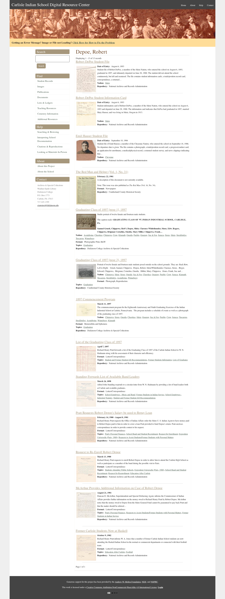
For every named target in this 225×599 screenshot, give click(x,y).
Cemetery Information (47, 113)
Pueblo (136, 235)
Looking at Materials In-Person (52, 151)
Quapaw (143, 235)
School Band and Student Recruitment (142, 434)
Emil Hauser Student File (92, 136)
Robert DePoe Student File (93, 61)
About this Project (46, 166)
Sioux (167, 235)
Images (40, 86)
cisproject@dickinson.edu (48, 205)
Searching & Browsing (48, 131)
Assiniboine (88, 235)
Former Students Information (160, 359)
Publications (43, 91)
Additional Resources (47, 119)
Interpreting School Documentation (46, 139)
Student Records (45, 80)
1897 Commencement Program (95, 299)
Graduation (88, 245)
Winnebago (89, 238)
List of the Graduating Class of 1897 (99, 342)
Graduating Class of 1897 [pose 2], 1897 (101, 260)
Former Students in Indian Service (150, 394)
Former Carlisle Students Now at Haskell (101, 531)
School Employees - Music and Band (120, 394)
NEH (144, 581)
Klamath (122, 235)
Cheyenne (109, 157)
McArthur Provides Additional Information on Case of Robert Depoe (119, 488)
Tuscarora (80, 238)
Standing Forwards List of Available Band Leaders (107, 376)
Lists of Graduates (180, 359)
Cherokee (98, 235)
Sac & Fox (152, 235)
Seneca (161, 235)
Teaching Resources (46, 108)
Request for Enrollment (168, 434)
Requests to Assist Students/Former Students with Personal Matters (146, 437)
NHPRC (154, 581)
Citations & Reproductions (50, 146)
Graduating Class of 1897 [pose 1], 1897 (101, 209)
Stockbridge (181, 235)
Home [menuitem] (183, 5)
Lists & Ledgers (45, 102)
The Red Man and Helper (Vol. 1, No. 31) (102, 172)
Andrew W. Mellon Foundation (128, 581)
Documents (42, 97)
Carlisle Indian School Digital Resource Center (51, 4)
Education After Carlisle (140, 473)
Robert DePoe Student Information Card (101, 97)
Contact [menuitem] (210, 5)
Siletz (107, 83)
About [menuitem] (192, 5)
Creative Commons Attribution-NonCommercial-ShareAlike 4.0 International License (121, 587)
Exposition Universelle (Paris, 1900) (149, 469)
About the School (45, 171)
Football (129, 552)
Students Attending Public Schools (119, 469)
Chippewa (108, 235)
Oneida (130, 235)
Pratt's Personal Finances (115, 434)
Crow (115, 235)
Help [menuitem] (201, 5)
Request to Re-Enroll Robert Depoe (98, 452)
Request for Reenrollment (118, 473)
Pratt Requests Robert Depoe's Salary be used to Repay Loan (114, 412)
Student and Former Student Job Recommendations (126, 359)
